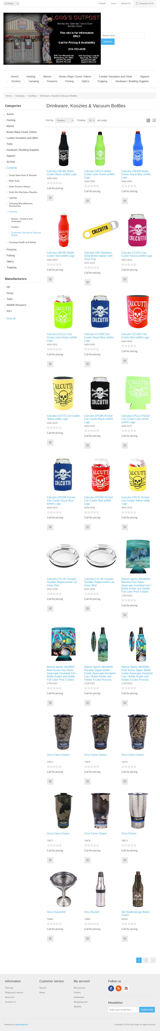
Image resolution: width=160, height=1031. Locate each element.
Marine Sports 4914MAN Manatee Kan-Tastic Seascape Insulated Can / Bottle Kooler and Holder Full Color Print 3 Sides (136, 585)
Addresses (79, 997)
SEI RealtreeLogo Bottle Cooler (135, 913)
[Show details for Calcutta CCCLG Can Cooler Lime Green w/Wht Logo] (63, 311)
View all (11, 318)
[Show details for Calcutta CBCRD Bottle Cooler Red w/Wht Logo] (63, 230)
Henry (10, 293)
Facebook (111, 988)
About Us (9, 997)
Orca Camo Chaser (58, 754)
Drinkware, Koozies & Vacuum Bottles (26, 233)
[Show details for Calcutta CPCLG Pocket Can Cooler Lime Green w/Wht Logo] (138, 393)
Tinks (9, 299)
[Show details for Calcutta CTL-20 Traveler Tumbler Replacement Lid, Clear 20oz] (63, 556)
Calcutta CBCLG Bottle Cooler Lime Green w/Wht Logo (99, 174)
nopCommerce (21, 1024)
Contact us (10, 1002)
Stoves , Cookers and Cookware (21, 220)
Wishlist (77, 1006)
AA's (9, 311)
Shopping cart (81, 1002)
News (42, 992)
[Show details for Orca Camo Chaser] (63, 732)
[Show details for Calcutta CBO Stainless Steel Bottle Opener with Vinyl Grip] (101, 230)
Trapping (102, 81)
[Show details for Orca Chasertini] (63, 889)
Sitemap (9, 987)
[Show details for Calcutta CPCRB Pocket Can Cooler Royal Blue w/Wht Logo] (63, 474)
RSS (119, 988)
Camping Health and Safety (22, 242)
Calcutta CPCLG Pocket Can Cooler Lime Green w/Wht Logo (135, 419)
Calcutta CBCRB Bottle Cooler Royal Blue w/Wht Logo (136, 174)
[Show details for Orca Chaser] (138, 810)
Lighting (13, 198)
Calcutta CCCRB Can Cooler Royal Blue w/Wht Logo (98, 337)
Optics (85, 81)
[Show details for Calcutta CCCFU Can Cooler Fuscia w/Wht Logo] (138, 230)
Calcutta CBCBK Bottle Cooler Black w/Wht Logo (61, 173)
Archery (16, 81)
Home (9, 95)
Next (153, 960)
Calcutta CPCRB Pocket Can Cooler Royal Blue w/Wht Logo (61, 500)
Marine (47, 76)
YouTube (126, 988)
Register (102, 3)
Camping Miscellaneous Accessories (20, 204)
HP (8, 287)
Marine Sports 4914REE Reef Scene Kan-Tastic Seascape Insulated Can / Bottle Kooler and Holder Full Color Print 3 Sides (62, 673)
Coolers (15, 227)
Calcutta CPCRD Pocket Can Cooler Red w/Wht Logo (98, 500)
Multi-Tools (14, 181)
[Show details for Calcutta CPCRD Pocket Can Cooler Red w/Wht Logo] (101, 474)
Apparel (144, 76)
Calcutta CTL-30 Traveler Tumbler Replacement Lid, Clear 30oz (99, 582)
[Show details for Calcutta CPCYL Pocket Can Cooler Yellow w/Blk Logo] (138, 474)
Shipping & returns (14, 992)
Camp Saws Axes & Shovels (23, 175)
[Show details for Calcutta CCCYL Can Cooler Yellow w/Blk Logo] (63, 393)
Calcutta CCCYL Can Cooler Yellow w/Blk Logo (63, 417)
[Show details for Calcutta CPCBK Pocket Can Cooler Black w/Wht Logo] (101, 393)
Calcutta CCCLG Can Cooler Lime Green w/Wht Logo (62, 337)
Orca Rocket (91, 911)
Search (42, 987)
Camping (34, 81)
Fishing (69, 81)
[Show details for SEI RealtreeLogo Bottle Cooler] (138, 889)
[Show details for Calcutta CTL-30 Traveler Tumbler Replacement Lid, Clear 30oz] (101, 556)
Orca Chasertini (56, 911)
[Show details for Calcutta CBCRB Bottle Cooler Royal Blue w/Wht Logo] (138, 148)
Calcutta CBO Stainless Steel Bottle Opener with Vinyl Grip (98, 256)
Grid (148, 120)
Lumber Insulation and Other (115, 76)
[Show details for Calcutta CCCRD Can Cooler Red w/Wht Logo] (138, 311)
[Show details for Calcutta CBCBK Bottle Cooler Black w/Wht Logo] (63, 148)
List (154, 120)
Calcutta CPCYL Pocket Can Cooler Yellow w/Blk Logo (135, 500)
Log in (113, 3)
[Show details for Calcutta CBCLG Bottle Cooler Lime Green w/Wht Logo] (101, 148)
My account (79, 987)
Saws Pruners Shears (19, 186)
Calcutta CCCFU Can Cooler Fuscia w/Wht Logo (136, 254)
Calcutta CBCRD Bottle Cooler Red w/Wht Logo (61, 254)
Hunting (30, 76)
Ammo (14, 76)
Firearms (52, 81)
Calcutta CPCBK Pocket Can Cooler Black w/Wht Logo (98, 419)
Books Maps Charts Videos (75, 76)
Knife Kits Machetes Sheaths (23, 192)
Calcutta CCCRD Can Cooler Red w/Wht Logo (135, 336)
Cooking (32, 95)
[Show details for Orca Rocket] (101, 889)
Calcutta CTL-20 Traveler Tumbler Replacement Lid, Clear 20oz (62, 582)
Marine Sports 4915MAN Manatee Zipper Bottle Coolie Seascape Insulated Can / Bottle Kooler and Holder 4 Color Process (99, 673)
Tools (9, 144)
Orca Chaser (128, 833)
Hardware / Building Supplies (132, 81)
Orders (77, 992)
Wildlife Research (16, 305)
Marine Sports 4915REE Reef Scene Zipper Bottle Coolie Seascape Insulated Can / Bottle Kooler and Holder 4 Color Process (136, 673)
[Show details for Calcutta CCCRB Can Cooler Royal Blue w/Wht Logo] (101, 311)
